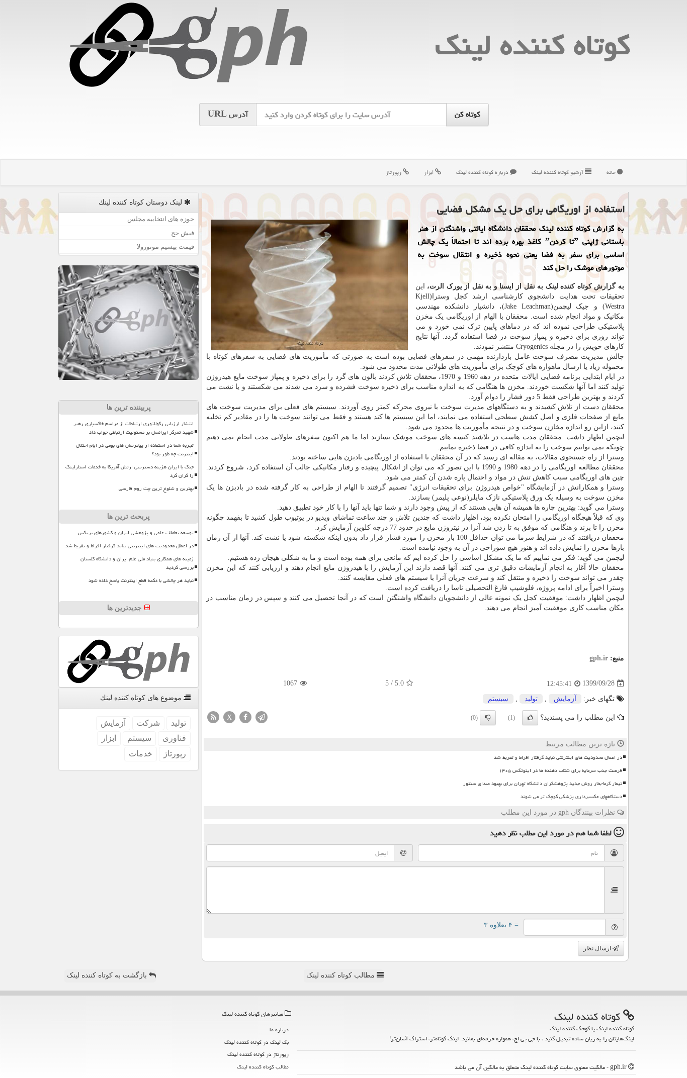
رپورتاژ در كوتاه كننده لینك (258, 1054)
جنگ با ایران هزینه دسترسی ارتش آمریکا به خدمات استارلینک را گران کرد (129, 471)
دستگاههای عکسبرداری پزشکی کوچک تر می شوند (571, 797)
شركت (148, 723)
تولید (531, 699)
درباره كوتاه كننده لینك (483, 172)
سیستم (498, 699)
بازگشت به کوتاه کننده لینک (108, 975)
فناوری (174, 738)
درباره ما (279, 1029)
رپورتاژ (394, 172)
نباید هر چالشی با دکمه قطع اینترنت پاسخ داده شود (141, 580)
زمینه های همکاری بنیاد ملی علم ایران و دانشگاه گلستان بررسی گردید (137, 563)
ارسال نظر (598, 948)
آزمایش (565, 699)
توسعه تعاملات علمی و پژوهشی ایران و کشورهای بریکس (136, 533)
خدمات (140, 753)
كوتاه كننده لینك (532, 45)
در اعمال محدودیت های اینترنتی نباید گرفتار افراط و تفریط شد (558, 757)
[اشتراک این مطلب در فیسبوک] (245, 716)
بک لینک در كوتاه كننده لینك (256, 1042)
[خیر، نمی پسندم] (488, 717)
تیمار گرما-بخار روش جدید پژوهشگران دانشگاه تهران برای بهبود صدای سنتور (542, 783)
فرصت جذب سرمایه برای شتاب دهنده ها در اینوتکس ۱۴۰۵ (560, 770)
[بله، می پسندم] (530, 717)
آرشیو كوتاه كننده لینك (558, 172)
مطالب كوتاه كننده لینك (263, 1066)
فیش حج (182, 233)
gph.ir (598, 658)
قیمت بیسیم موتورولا (165, 246)
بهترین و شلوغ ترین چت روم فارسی (156, 488)
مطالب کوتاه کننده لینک (341, 975)
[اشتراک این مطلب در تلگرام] (261, 716)
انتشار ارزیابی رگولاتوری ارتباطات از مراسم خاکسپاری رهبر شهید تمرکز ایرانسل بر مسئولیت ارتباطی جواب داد (133, 428)
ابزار (429, 172)
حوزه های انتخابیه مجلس (160, 219)
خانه (612, 172)
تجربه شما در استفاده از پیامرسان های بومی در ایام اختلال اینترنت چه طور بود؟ (135, 449)
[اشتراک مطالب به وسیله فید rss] (213, 716)
